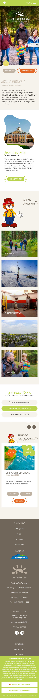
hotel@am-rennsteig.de (19, 592)
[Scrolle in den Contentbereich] (6, 63)
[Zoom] (19, 40)
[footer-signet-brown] (19, 569)
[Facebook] (17, 633)
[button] (5, 33)
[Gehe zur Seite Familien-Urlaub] (20, 363)
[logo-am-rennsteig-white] (20, 17)
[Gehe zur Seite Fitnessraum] (20, 303)
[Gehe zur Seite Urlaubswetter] (20, 333)
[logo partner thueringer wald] (19, 556)
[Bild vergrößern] (20, 132)
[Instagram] (22, 633)
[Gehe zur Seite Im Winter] (20, 273)
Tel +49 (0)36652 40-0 (19, 597)
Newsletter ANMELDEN (19, 622)
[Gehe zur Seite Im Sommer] (20, 244)
